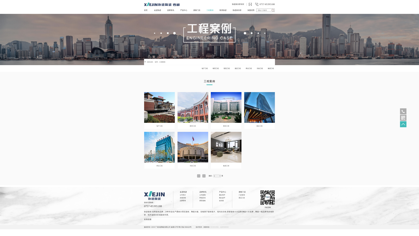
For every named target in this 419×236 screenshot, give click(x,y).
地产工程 (205, 68)
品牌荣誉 (183, 200)
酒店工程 (238, 68)
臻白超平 (222, 198)
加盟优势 (250, 10)
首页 (146, 10)
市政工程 (260, 68)
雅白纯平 (222, 195)
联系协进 (223, 10)
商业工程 (249, 68)
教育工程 (216, 68)
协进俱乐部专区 (238, 4)
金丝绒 (221, 200)
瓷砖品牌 (159, 212)
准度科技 (206, 227)
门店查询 (242, 195)
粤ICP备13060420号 (184, 227)
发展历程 (183, 198)
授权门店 (196, 10)
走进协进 (157, 10)
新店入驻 (242, 198)
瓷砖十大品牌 (236, 212)
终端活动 (202, 198)
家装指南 (202, 200)
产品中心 (183, 10)
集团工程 (271, 68)
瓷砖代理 (164, 215)
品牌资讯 (170, 10)
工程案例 (209, 10)
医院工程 (227, 68)
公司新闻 (202, 195)
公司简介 (183, 195)
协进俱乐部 (237, 10)
